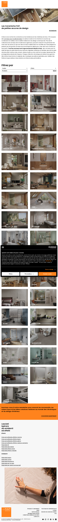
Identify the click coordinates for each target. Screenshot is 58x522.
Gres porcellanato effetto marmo (12, 437)
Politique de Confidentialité (49, 508)
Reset (54, 71)
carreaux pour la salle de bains (13, 39)
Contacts (36, 516)
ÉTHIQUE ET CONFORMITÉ (33, 508)
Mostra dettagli (49, 269)
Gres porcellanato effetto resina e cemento (15, 443)
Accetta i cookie (47, 274)
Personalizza (28, 274)
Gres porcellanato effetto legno (11, 439)
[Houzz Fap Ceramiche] (53, 519)
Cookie (54, 510)
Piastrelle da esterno (8, 461)
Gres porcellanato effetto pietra (11, 441)
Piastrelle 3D (5, 445)
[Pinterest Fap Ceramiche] (50, 519)
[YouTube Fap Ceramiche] (43, 519)
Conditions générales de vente (31, 515)
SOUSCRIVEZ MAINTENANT (48, 416)
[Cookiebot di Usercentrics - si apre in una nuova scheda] (49, 247)
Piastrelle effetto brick (8, 449)
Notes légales (35, 512)
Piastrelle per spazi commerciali (11, 465)
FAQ (55, 513)
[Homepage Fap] (5, 4)
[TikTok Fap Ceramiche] (55, 519)
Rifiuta (10, 274)
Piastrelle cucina (6, 459)
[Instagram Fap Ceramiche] (45, 519)
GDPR (37, 510)
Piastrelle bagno (6, 457)
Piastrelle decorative (8, 447)
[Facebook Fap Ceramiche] (48, 519)
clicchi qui (49, 260)
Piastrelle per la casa (8, 463)
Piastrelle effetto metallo (9, 450)
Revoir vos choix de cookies (48, 512)
